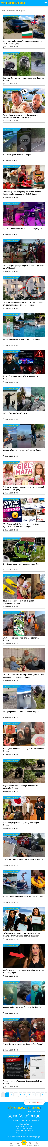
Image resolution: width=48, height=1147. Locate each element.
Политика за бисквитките (24, 1131)
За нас (11, 1120)
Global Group (36, 1111)
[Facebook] (15, 1116)
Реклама (25, 1120)
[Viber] (10, 1116)
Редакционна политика (24, 1126)
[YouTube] (38, 1116)
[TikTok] (27, 1116)
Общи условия (24, 1124)
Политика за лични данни (24, 1128)
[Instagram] (21, 1116)
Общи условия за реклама (24, 1133)
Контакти (34, 1120)
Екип (18, 1120)
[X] (32, 1116)
